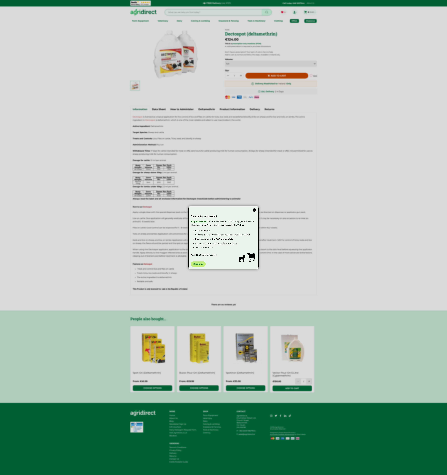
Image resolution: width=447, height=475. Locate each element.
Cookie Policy (155, 472)
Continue (198, 264)
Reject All (289, 467)
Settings (309, 467)
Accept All (269, 467)
